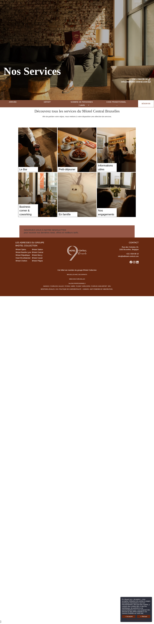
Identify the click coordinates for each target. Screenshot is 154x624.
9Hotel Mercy (37, 255)
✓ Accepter (129, 616)
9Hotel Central (37, 252)
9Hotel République (23, 255)
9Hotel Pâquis (37, 261)
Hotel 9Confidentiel (23, 258)
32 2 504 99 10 (133, 254)
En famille (65, 214)
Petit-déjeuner (67, 169)
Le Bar (23, 169)
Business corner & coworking (25, 210)
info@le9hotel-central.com (128, 256)
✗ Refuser (143, 616)
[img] (37, 150)
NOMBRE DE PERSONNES (82, 102)
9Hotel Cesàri (37, 258)
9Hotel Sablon (37, 250)
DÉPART (47, 102)
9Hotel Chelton (21, 261)
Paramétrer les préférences (136, 619)
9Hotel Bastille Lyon (23, 252)
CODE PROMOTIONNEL (116, 102)
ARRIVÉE (13, 102)
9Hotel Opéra (21, 250)
